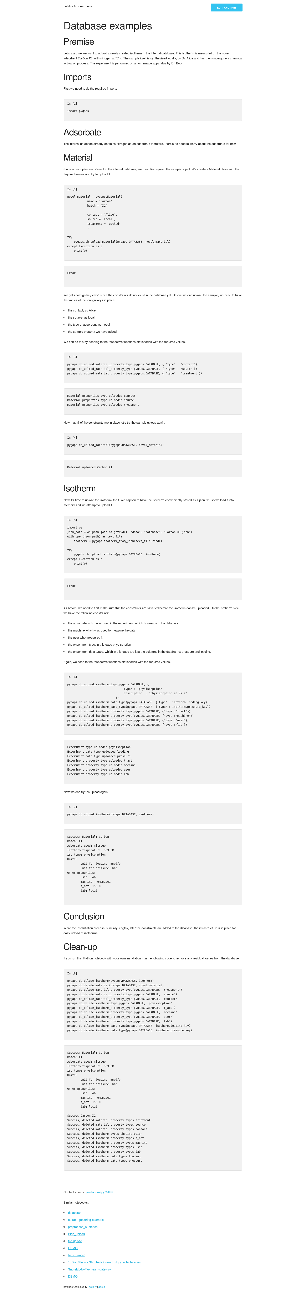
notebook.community (77, 6)
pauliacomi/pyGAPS (99, 1192)
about (101, 1286)
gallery (93, 1286)
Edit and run (226, 7)
